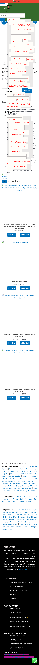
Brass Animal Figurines (24, 471)
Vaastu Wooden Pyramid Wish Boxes (18, 163)
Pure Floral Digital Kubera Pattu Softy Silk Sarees (19, 105)
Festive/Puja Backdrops (11, 483)
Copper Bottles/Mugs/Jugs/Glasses (18, 85)
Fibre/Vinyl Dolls (30, 483)
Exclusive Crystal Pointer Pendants (18, 148)
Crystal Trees (8, 522)
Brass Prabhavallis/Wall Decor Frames (22, 31)
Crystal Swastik (7, 529)
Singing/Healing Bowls (9, 524)
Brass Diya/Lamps (8, 471)
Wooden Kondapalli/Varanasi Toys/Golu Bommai (22, 60)
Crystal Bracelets (29, 512)
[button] (33, 23)
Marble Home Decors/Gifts (11, 476)
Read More (23, 569)
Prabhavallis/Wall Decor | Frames (25, 469)
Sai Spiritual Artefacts (8, 112)
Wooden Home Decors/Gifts (14, 478)
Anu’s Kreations (9, 90)
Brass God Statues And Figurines (20, 26)
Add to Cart (25, 235)
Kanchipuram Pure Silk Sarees (16, 95)
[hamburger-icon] (2, 3)
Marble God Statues (29, 476)
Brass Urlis (14, 474)
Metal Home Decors (18, 81)
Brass (11, 469)
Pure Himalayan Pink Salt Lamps (17, 168)
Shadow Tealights (8, 486)
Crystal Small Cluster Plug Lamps (19, 124)
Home (4, 62)
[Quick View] (19, 235)
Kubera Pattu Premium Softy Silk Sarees (18, 100)
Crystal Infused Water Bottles (17, 143)
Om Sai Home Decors (7, 13)
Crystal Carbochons (26, 522)
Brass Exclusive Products (27, 474)
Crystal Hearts (7, 514)
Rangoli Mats (7, 488)
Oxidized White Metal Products (17, 72)
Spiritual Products (25, 510)
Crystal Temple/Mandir (17, 517)
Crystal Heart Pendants (22, 514)
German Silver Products (23, 488)
